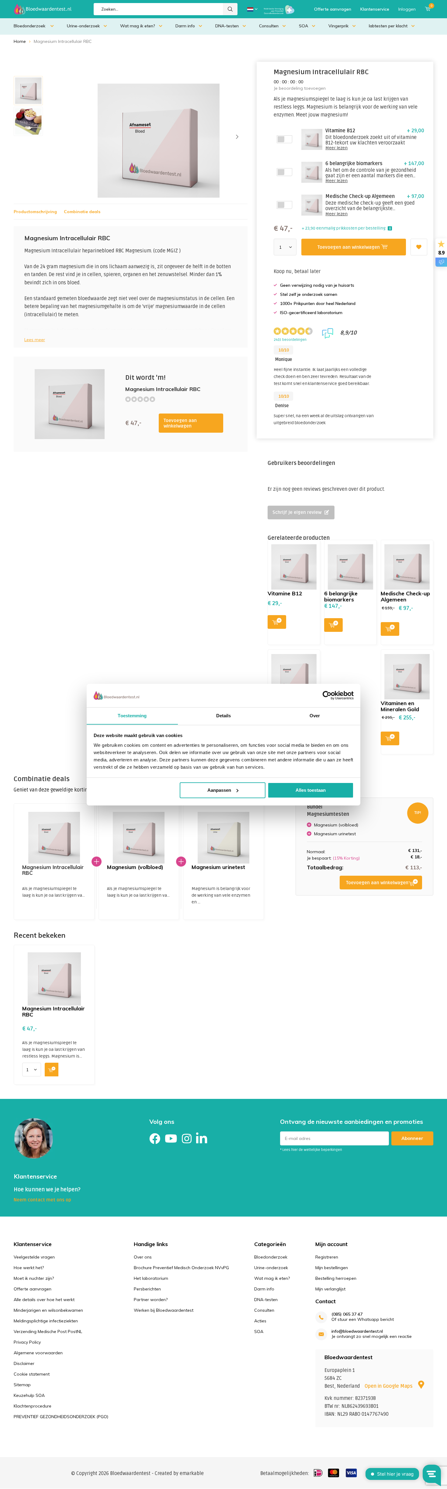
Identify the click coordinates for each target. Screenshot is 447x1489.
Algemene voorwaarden (38, 1353)
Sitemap (22, 1384)
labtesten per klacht (388, 26)
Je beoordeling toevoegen (300, 88)
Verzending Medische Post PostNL (48, 1331)
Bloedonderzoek (30, 26)
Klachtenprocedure (32, 1406)
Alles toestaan (311, 790)
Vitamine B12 (285, 593)
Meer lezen (336, 148)
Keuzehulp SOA (29, 1395)
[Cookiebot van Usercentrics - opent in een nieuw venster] (327, 695)
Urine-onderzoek (83, 26)
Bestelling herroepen (335, 1278)
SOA (303, 26)
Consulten (269, 26)
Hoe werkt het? (29, 1267)
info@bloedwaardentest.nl (357, 1331)
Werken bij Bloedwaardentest (163, 1310)
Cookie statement (32, 1374)
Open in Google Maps (389, 1386)
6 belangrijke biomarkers (341, 596)
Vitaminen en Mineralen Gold (400, 706)
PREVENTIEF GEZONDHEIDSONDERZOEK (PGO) (61, 1416)
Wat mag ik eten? (137, 26)
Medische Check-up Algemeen (405, 596)
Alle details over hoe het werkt (44, 1299)
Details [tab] (223, 715)
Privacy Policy (27, 1342)
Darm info (185, 26)
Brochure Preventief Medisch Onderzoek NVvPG (181, 1267)
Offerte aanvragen (332, 9)
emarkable (192, 1473)
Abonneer (412, 1138)
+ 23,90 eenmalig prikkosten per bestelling (344, 228)
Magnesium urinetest (218, 867)
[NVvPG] (279, 9)
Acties (260, 1321)
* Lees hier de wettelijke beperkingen (311, 1150)
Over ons (143, 1257)
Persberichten (147, 1289)
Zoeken (230, 9)
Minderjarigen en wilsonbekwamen (48, 1310)
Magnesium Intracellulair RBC (53, 1011)
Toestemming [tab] (132, 715)
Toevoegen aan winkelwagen (180, 423)
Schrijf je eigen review (296, 512)
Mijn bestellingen (331, 1267)
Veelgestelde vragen (34, 1257)
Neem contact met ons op (42, 1200)
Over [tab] (315, 715)
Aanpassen (219, 790)
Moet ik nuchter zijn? (34, 1278)
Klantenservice (374, 9)
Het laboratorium (151, 1278)
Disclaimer (24, 1363)
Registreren (326, 1257)
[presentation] (237, 137)
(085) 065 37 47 (346, 1314)
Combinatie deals (82, 211)
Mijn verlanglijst (330, 1289)
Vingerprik (338, 26)
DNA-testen (227, 26)
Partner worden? (151, 1299)
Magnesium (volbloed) (135, 867)
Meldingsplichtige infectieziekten (46, 1321)
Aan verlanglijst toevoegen (419, 247)
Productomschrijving (35, 211)
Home (20, 41)
